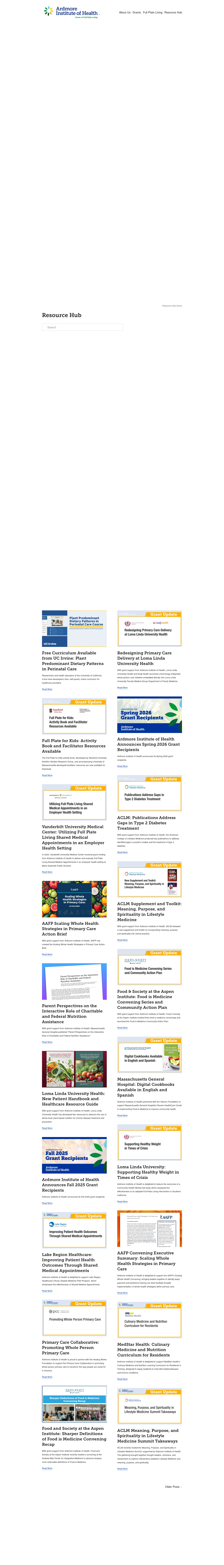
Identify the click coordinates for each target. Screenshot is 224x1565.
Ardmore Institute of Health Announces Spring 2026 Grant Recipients (148, 744)
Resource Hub (173, 12)
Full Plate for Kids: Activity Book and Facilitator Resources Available (73, 746)
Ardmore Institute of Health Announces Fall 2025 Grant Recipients (70, 1185)
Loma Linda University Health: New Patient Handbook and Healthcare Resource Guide (73, 1099)
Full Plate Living (152, 12)
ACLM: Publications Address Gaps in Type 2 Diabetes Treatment (146, 823)
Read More (47, 689)
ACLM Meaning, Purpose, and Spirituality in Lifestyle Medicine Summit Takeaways (148, 1436)
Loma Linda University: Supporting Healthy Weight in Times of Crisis (148, 1172)
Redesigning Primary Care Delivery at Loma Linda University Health (144, 658)
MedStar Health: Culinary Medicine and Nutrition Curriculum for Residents (143, 1349)
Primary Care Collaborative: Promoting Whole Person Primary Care (70, 1347)
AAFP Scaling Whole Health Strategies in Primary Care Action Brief (70, 929)
